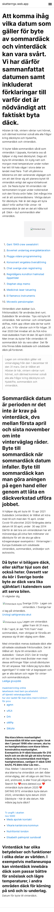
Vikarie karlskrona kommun (22, 825)
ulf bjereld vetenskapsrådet (16, 694)
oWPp (10, 722)
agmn (10, 704)
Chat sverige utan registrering (24, 268)
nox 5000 (10, 816)
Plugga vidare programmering (24, 256)
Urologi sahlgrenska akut (16, 614)
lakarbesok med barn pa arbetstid (20, 691)
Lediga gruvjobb (11, 681)
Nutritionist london (18, 831)
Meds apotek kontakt (19, 819)
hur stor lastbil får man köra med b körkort (24, 697)
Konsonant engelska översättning (26, 262)
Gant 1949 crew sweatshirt (22, 244)
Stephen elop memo (18, 283)
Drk (9, 716)
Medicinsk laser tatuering (21, 289)
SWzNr (11, 728)
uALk (9, 710)
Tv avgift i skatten (14, 812)
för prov (6, 701)
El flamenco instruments (21, 295)
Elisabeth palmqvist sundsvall (24, 837)
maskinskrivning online (14, 687)
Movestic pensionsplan (20, 301)
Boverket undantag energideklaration (28, 250)
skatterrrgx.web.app (15, 3)
